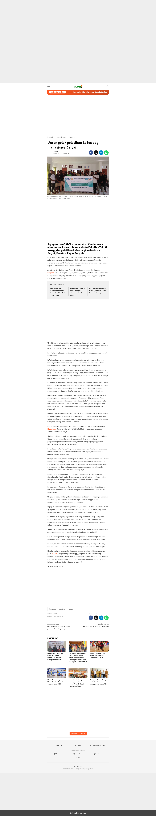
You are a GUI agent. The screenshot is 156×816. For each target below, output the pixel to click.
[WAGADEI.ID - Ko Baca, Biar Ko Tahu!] (78, 86)
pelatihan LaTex (70, 250)
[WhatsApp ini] (106, 152)
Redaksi (78, 746)
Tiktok (98, 754)
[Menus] (48, 86)
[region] (78, 18)
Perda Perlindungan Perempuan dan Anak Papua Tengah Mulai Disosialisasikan (76, 683)
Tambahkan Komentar (78, 734)
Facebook (59, 754)
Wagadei (50, 273)
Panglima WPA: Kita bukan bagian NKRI (96, 625)
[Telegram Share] (101, 152)
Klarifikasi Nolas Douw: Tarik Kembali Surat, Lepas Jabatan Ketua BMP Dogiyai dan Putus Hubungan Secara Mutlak (78, 658)
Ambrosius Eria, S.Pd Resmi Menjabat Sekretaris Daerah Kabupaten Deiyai (86, 92)
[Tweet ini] (96, 152)
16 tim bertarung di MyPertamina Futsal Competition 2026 (55, 682)
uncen (71, 609)
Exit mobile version (78, 813)
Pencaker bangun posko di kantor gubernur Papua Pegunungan (58, 626)
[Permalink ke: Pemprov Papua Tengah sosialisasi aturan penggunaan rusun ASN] (99, 673)
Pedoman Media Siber (98, 746)
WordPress (79, 754)
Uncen (54, 554)
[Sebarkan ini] (91, 152)
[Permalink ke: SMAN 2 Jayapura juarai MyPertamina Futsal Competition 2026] (99, 646)
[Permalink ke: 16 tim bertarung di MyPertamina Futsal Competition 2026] (56, 673)
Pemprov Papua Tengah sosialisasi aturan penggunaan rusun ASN (99, 682)
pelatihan (62, 609)
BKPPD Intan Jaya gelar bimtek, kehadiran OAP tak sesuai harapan (97, 290)
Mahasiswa (51, 429)
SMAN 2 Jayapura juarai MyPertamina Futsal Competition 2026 (98, 655)
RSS (79, 757)
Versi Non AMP (78, 766)
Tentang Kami (58, 746)
